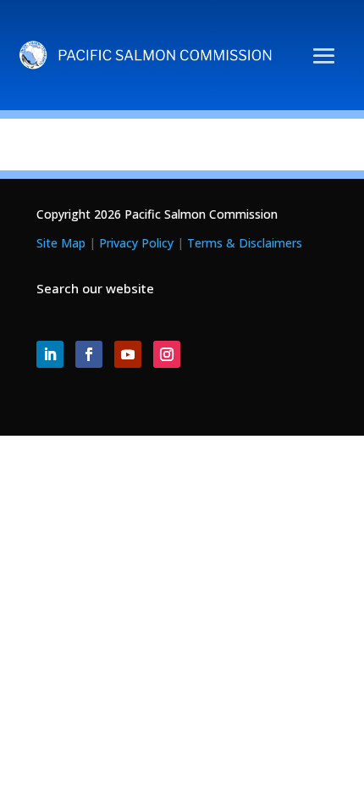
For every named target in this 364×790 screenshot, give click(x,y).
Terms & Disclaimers (244, 243)
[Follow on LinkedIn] (49, 354)
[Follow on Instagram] (166, 354)
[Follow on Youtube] (127, 354)
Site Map (60, 243)
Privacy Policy (136, 243)
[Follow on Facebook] (88, 354)
